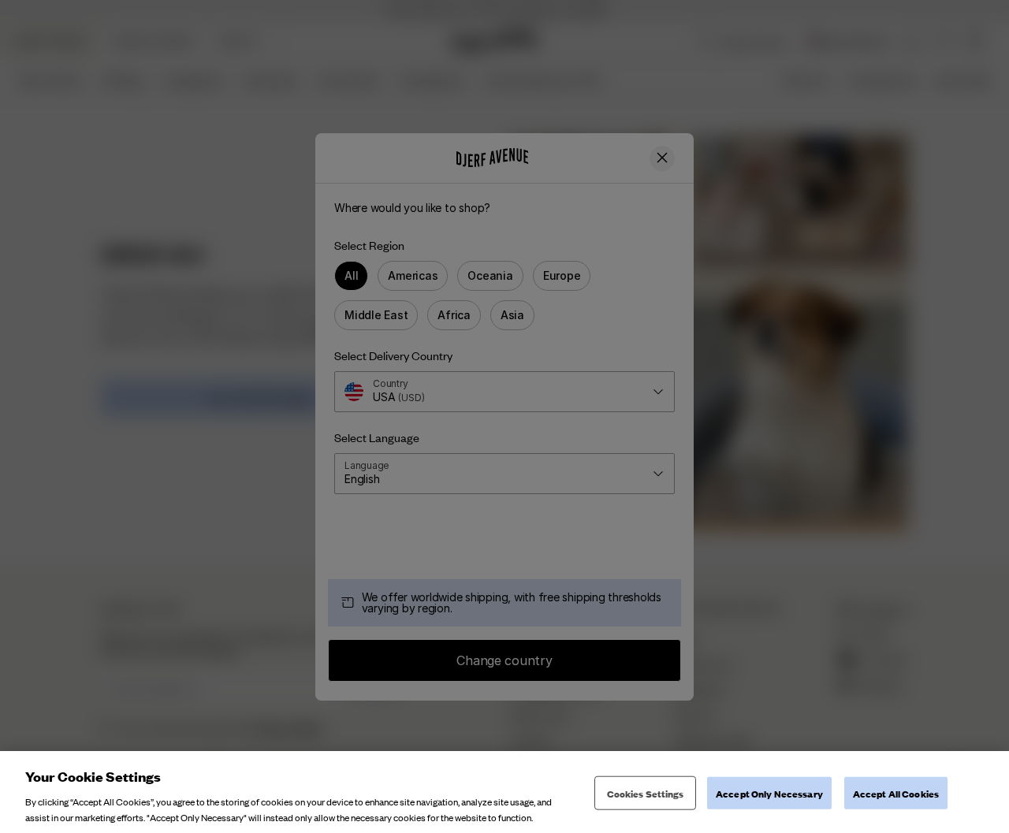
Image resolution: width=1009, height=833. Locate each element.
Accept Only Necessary (769, 793)
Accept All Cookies (896, 793)
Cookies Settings (645, 793)
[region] (504, 792)
